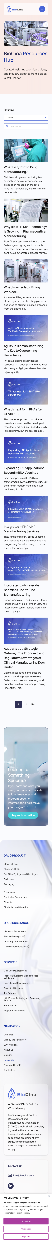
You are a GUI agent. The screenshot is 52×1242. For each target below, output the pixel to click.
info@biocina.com (23, 1175)
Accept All (26, 1221)
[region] (26, 1218)
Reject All (26, 1236)
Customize (26, 1229)
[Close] (49, 1196)
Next (33, 704)
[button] (42, 9)
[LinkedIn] (11, 1186)
